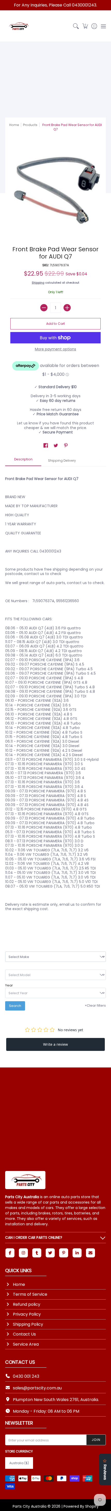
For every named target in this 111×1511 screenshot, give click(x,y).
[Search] (76, 26)
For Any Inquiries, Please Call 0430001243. (55, 5)
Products (30, 125)
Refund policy (26, 1304)
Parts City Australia (29, 1506)
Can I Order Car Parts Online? (33, 1237)
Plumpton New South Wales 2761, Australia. (56, 1399)
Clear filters (95, 1005)
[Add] (67, 307)
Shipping (38, 283)
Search (15, 1005)
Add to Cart (55, 323)
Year (9, 985)
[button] (85, 26)
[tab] (23, 461)
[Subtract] (43, 307)
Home (14, 125)
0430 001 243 (26, 1376)
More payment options (55, 349)
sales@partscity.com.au (37, 1387)
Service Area (26, 1344)
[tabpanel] (55, 700)
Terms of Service (30, 1294)
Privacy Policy (27, 1314)
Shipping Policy (28, 1324)
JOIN (96, 1439)
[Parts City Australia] (18, 26)
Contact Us (24, 1334)
